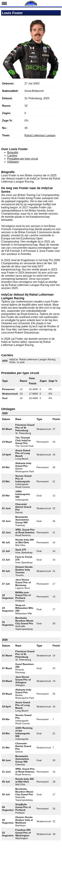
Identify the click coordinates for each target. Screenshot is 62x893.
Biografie (12, 152)
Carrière (12, 155)
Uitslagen (13, 161)
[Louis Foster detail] (31, 58)
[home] (31, 5)
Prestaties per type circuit (22, 158)
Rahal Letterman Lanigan (39, 135)
